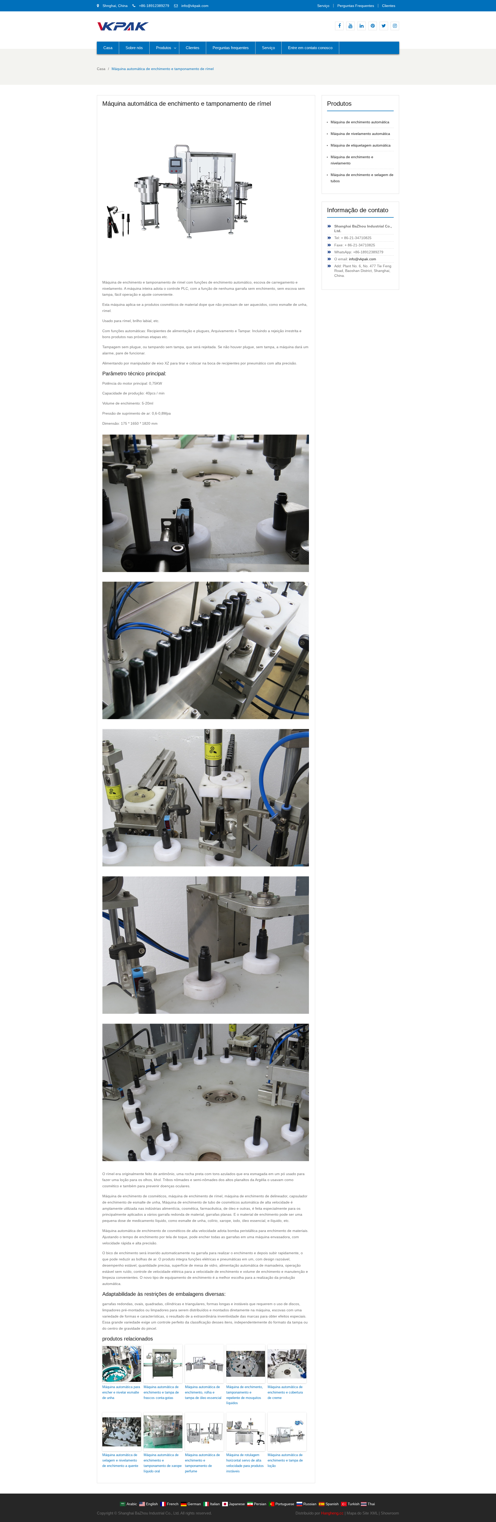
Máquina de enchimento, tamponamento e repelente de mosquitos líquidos (244, 1395)
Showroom (390, 1513)
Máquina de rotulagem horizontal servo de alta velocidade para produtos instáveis (245, 1463)
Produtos (163, 47)
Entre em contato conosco (310, 47)
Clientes (388, 5)
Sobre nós (134, 47)
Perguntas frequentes (355, 5)
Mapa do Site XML (362, 1513)
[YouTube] (350, 26)
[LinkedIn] (361, 26)
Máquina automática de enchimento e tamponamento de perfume (202, 1463)
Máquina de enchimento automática (360, 122)
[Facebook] (339, 26)
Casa (107, 47)
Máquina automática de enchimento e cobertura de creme (285, 1392)
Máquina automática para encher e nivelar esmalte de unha (121, 1392)
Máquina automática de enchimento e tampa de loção (285, 1460)
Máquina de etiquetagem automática (361, 145)
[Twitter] (383, 26)
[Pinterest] (372, 26)
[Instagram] (395, 26)
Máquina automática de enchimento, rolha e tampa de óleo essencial (203, 1392)
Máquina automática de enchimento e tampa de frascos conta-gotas (161, 1392)
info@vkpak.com (194, 6)
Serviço (323, 5)
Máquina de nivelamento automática (360, 134)
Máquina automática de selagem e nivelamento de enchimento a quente (120, 1460)
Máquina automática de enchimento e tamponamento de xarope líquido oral (163, 1463)
